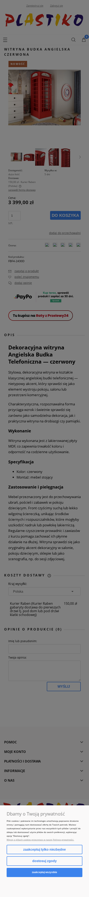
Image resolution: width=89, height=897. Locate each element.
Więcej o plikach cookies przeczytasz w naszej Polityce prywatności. (40, 839)
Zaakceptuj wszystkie (44, 872)
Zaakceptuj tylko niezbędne (44, 849)
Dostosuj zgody (44, 861)
